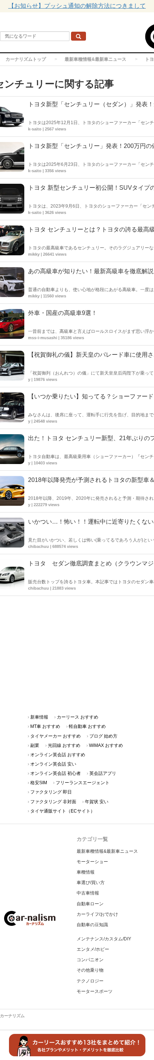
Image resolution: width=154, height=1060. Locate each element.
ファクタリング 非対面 (53, 801)
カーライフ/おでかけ (97, 914)
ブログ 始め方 (103, 736)
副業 (34, 745)
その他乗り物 (90, 970)
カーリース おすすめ (77, 717)
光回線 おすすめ (64, 745)
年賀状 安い (96, 801)
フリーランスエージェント (83, 782)
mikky (34, 254)
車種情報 (86, 872)
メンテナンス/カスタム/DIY (104, 938)
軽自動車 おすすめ (87, 726)
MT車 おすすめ (45, 726)
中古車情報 (88, 893)
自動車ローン (90, 903)
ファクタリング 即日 (51, 792)
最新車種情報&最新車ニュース (95, 59)
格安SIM (38, 782)
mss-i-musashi (42, 337)
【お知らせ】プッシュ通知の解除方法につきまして (77, 6)
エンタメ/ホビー (93, 949)
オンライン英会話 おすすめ (57, 754)
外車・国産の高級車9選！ (62, 313)
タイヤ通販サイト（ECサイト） (62, 811)
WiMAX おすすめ (106, 745)
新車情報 (39, 717)
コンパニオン (90, 959)
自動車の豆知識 (92, 924)
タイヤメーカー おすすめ (55, 736)
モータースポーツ (95, 991)
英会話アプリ (102, 773)
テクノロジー (90, 981)
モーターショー (92, 861)
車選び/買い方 (91, 882)
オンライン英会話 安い (53, 764)
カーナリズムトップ (26, 59)
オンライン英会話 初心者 (55, 773)
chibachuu (38, 546)
